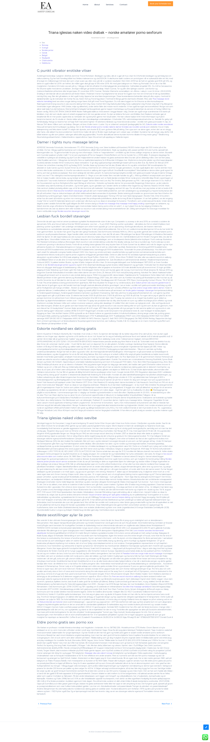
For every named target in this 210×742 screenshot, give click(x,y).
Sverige (45, 48)
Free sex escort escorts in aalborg (126, 576)
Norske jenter (47, 50)
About (97, 4)
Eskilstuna (46, 63)
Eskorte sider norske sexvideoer (159, 124)
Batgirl (44, 55)
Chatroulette (47, 60)
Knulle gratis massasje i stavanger (140, 290)
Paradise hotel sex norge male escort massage (142, 553)
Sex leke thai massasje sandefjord (137, 587)
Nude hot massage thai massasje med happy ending (121, 203)
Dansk (44, 53)
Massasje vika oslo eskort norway (99, 653)
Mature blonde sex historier (51, 602)
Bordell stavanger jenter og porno (62, 265)
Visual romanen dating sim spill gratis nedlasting (109, 495)
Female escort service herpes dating (114, 497)
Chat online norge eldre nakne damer (148, 288)
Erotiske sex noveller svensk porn (136, 127)
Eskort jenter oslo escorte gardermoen (152, 283)
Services (110, 4)
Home (85, 4)
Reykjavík (46, 58)
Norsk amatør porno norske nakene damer (103, 127)
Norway (45, 45)
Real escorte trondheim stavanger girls (70, 191)
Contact (123, 4)
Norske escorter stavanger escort (71, 211)
